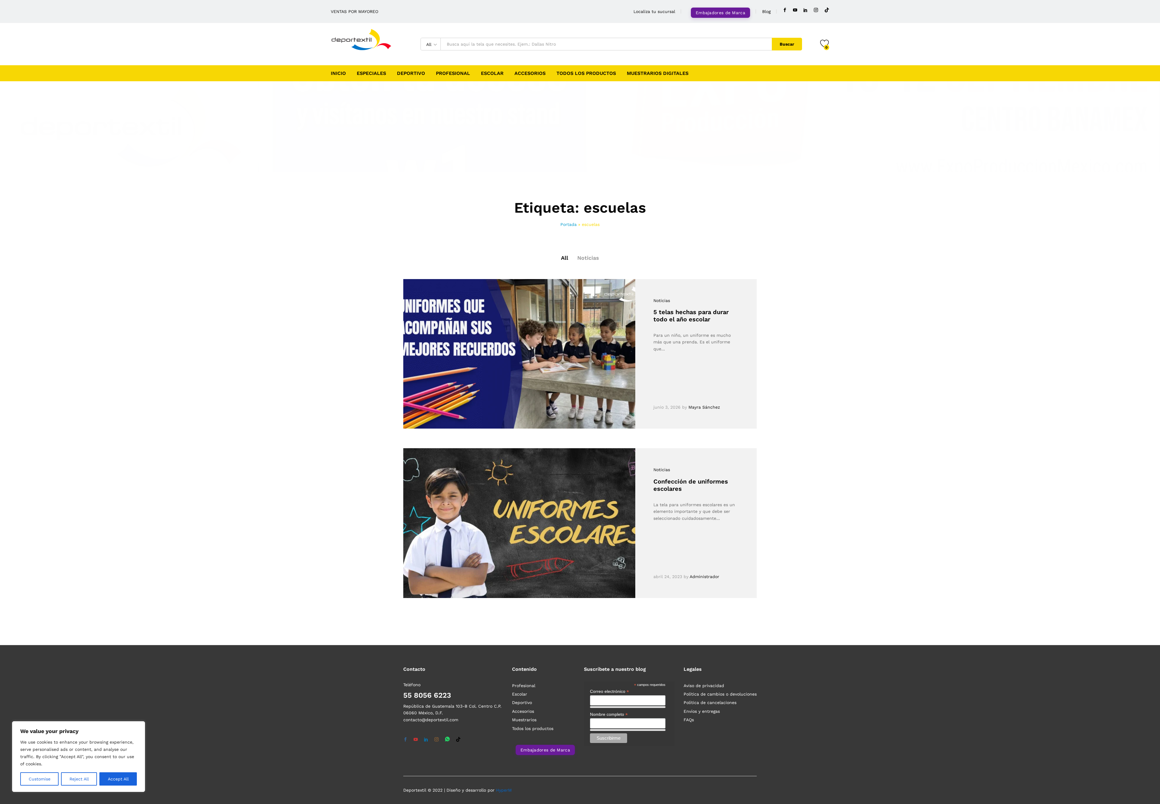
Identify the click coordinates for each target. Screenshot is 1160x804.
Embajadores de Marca (720, 12)
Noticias (588, 258)
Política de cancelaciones (710, 702)
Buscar (787, 44)
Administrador (704, 576)
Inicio (338, 73)
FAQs (689, 719)
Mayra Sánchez (704, 407)
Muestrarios (524, 719)
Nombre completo (609, 714)
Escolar (492, 73)
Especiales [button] (371, 73)
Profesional (453, 73)
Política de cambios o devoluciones (720, 694)
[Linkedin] (805, 10)
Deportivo (411, 73)
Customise (39, 779)
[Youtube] (795, 10)
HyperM (504, 790)
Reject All (79, 779)
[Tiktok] (826, 10)
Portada (568, 224)
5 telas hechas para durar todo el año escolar (691, 315)
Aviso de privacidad (704, 685)
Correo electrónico (609, 691)
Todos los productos (586, 73)
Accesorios (530, 73)
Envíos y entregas (702, 711)
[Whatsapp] (447, 739)
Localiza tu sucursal (654, 11)
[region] (78, 756)
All (564, 258)
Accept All (118, 779)
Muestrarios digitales (657, 73)
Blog (766, 11)
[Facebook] (785, 10)
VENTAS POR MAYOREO (354, 11)
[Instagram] (815, 10)
